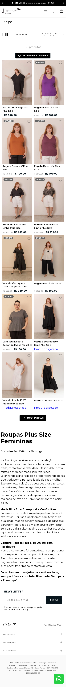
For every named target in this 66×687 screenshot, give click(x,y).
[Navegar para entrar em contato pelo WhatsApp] (59, 679)
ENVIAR (54, 600)
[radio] (7, 34)
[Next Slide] (63, 3)
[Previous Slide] (2, 3)
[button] (24, 34)
